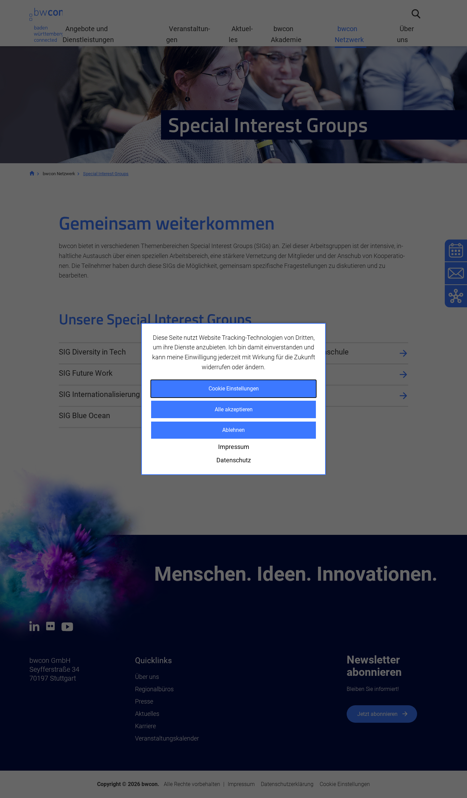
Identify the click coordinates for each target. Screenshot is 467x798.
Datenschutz (233, 460)
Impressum (233, 446)
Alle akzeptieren (234, 409)
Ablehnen (233, 430)
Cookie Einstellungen (234, 388)
